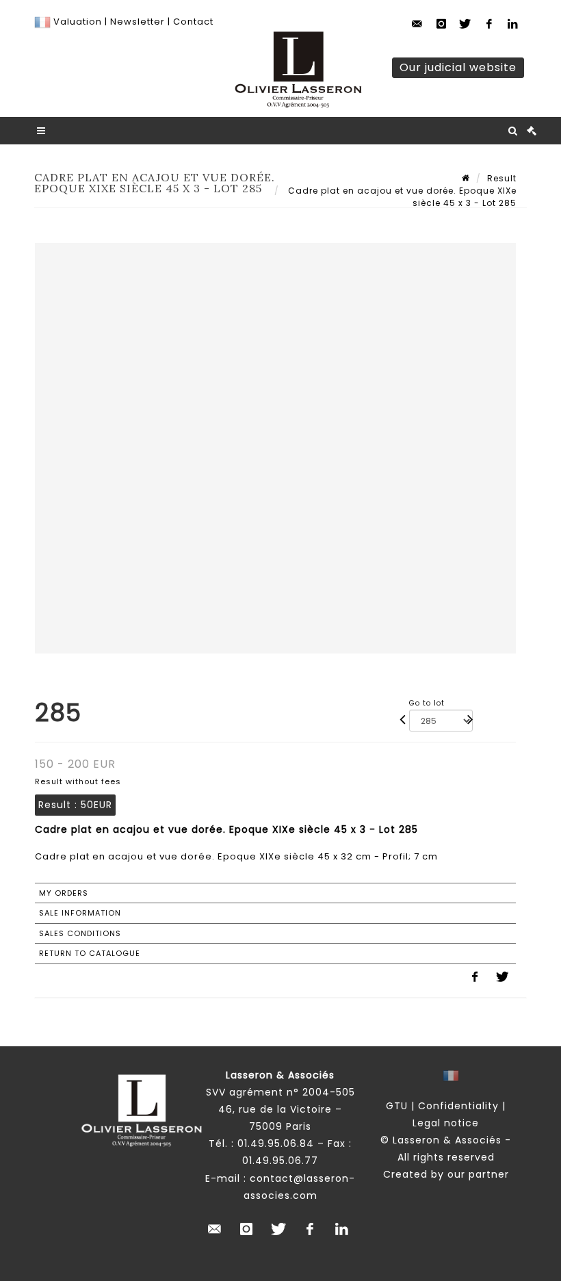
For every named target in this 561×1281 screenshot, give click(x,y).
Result (502, 178)
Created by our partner (446, 1174)
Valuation (77, 21)
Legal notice (446, 1123)
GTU (397, 1106)
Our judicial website (458, 67)
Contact (193, 21)
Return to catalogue (89, 953)
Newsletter (136, 21)
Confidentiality (458, 1106)
